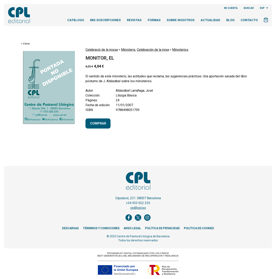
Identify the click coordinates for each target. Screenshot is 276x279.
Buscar (249, 8)
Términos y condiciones (101, 228)
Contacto (249, 20)
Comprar (98, 123)
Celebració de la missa (101, 50)
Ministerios (180, 50)
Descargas (70, 228)
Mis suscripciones (105, 20)
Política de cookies (199, 228)
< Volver (25, 43)
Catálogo (75, 20)
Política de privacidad (162, 228)
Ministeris (128, 50)
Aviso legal (132, 228)
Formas (154, 20)
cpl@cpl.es (138, 208)
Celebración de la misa (153, 50)
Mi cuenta (231, 8)
